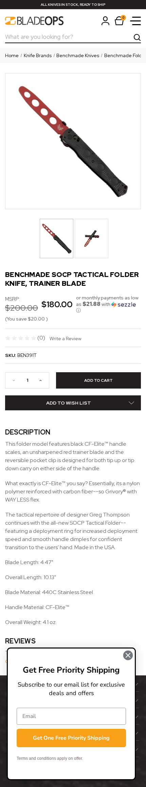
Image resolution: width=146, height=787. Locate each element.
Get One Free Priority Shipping (71, 738)
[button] (108, 304)
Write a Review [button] (65, 338)
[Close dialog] (128, 655)
